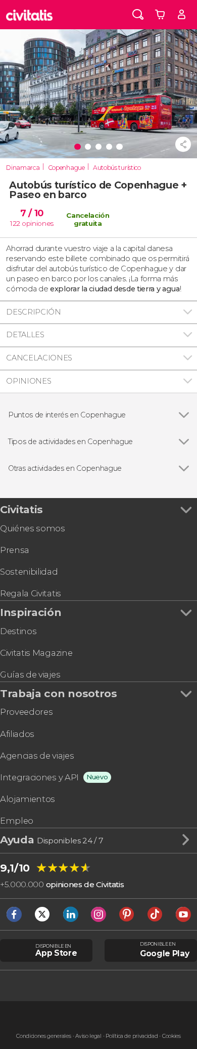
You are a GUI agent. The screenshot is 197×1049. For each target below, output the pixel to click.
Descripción (33, 312)
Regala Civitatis (30, 593)
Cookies (171, 1036)
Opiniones (28, 381)
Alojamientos (27, 799)
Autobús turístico (117, 167)
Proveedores (26, 712)
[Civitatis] (29, 14)
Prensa (14, 550)
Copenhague (66, 167)
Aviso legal (88, 1036)
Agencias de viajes (37, 756)
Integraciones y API (39, 777)
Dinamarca (22, 167)
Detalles (25, 334)
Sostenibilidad (29, 572)
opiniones (38, 223)
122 (15, 223)
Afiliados (17, 734)
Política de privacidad (132, 1036)
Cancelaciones (39, 357)
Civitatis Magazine (36, 653)
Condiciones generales (43, 1036)
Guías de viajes (30, 674)
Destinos (18, 631)
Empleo (16, 821)
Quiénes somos (32, 528)
